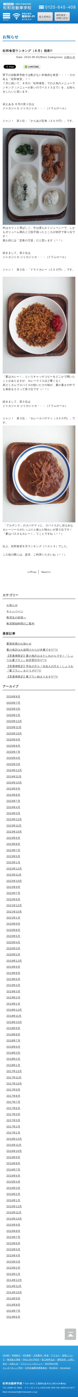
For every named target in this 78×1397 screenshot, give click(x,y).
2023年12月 (14, 819)
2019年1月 (13, 1003)
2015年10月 (14, 1218)
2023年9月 (13, 837)
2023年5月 (13, 856)
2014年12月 (14, 1280)
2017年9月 (13, 1089)
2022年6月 (13, 899)
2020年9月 (13, 923)
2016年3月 (13, 1187)
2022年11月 (14, 874)
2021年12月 (14, 905)
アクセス (55, 1355)
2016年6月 (13, 1175)
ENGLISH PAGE (31, 1359)
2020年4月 (13, 942)
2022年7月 (13, 893)
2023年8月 (13, 843)
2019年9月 (13, 966)
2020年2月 (13, 954)
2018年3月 (13, 1052)
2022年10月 (14, 880)
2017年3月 (13, 1120)
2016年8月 (13, 1163)
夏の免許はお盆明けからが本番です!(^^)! (32, 649)
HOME (6, 1355)
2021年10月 (14, 911)
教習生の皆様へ (16, 617)
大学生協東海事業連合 (36, 1368)
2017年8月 (13, 1095)
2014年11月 (14, 1286)
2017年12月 (14, 1071)
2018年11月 (14, 1015)
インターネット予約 (13, 1368)
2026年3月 (13, 708)
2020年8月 (13, 930)
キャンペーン (14, 611)
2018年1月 (13, 1065)
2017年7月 (13, 1101)
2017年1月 (13, 1132)
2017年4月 (13, 1114)
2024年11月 (14, 776)
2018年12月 (14, 1009)
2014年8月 (13, 1304)
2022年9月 (13, 887)
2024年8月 (13, 794)
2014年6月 (13, 1316)
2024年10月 (14, 782)
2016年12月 (14, 1138)
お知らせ (69, 57)
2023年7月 (13, 850)
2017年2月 (13, 1126)
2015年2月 (13, 1267)
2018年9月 (13, 1028)
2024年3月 (13, 813)
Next (44, 572)
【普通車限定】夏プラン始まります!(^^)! (32, 676)
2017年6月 (13, 1108)
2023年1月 (13, 862)
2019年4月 (13, 985)
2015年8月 (13, 1230)
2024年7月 (13, 800)
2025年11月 (14, 727)
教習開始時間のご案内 (20, 623)
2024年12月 (14, 770)
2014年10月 (14, 1292)
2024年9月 (13, 788)
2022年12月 (14, 868)
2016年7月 (13, 1169)
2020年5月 (13, 936)
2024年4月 (13, 807)
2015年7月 (13, 1237)
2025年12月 (14, 721)
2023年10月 (14, 831)
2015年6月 (13, 1243)
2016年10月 (14, 1151)
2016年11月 (14, 1144)
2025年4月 (13, 757)
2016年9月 (13, 1157)
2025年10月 (14, 733)
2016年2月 (13, 1194)
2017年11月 (14, 1077)
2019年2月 (13, 997)
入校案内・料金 (41, 1355)
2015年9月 (13, 1224)
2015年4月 (13, 1255)
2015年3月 (13, 1261)
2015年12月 (14, 1206)
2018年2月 (13, 1058)
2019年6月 (13, 979)
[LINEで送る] (31, 66)
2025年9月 (13, 739)
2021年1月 (13, 917)
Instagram (65, 1368)
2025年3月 (13, 764)
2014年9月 (13, 1298)
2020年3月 (13, 948)
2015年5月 (13, 1249)
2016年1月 (13, 1200)
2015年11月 (14, 1212)
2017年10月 (14, 1083)
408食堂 (27, 1355)
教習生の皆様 (13, 1359)
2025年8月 (13, 745)
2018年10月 (14, 1022)
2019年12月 (14, 960)
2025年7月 (13, 751)
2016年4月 (13, 1181)
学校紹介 (16, 1355)
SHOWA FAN (51, 1364)
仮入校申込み (48, 1359)
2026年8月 (13, 696)
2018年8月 (13, 1034)
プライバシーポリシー (31, 1364)
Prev (33, 572)
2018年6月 (13, 1046)
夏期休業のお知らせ (18, 643)
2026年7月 (13, 702)
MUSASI (53, 1368)
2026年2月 (13, 715)
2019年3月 (13, 991)
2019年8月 (13, 973)
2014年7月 (13, 1310)
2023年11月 (14, 825)
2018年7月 (13, 1040)
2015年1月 (13, 1274)
